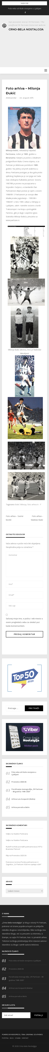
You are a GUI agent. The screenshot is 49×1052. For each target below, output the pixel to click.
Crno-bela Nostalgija (26, 29)
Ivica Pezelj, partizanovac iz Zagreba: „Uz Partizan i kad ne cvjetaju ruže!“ (23, 863)
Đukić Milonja (20, 504)
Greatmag (29, 1034)
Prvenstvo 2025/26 (18, 782)
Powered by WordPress (11, 1034)
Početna (5, 1038)
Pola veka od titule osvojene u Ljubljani (24, 8)
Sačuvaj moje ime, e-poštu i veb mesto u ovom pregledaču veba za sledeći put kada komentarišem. (24, 622)
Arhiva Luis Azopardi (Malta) (23, 799)
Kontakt (25, 1038)
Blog (12, 1038)
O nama (18, 1038)
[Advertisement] (24, 48)
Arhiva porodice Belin (20, 807)
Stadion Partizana (21, 834)
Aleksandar (11, 98)
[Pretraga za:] (15, 708)
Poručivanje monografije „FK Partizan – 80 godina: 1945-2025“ (27, 790)
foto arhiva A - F (34, 504)
